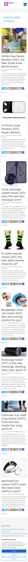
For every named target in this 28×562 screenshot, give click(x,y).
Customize (14, 555)
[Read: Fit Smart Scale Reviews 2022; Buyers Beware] (14, 109)
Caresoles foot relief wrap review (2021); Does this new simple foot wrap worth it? (14, 422)
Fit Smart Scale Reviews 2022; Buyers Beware (11, 129)
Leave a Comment (6, 69)
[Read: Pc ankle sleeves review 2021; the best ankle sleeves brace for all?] (14, 240)
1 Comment (4, 494)
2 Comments (4, 323)
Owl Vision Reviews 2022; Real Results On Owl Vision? (14, 533)
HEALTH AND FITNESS (16, 69)
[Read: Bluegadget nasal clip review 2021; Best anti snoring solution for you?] (14, 299)
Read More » (4, 92)
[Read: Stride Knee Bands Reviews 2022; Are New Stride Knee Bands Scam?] (14, 40)
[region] (14, 549)
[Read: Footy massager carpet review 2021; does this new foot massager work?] (14, 173)
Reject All (14, 558)
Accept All (14, 551)
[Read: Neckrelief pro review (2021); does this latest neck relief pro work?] (14, 467)
